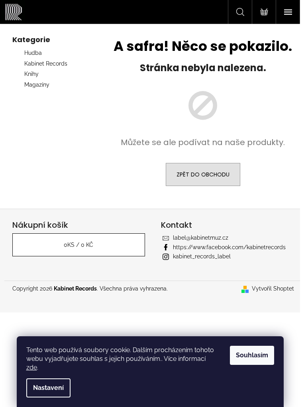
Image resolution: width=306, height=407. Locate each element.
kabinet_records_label (202, 256)
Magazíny (36, 84)
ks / (78, 245)
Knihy (31, 74)
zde (31, 367)
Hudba (33, 53)
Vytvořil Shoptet (273, 288)
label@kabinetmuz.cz (200, 238)
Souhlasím (252, 355)
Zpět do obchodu (203, 174)
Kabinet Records (45, 63)
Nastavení (48, 387)
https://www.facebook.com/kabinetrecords (229, 247)
